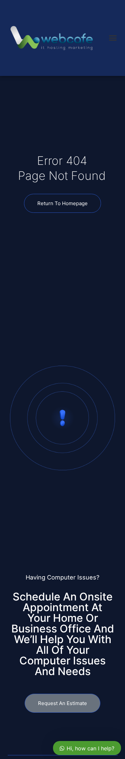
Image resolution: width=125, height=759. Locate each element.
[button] (113, 38)
